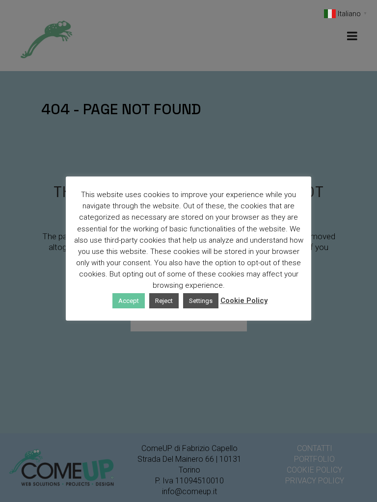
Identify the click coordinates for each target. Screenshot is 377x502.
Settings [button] (201, 300)
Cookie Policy (244, 300)
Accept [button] (128, 300)
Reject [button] (164, 300)
